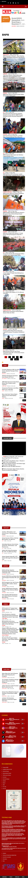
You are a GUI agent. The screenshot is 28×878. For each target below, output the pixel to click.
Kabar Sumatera (7, 310)
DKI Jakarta (4, 378)
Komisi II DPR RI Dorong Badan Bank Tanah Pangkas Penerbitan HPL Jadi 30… (10, 577)
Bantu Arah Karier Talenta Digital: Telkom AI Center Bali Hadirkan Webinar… (10, 395)
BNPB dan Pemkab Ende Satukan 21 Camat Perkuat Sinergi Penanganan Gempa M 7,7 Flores (13, 234)
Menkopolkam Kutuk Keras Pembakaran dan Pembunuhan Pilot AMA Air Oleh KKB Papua (10, 623)
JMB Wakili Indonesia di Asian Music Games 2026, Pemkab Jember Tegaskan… (10, 383)
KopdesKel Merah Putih (7, 769)
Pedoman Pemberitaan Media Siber (9, 855)
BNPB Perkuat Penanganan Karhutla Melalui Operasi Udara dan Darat (13, 312)
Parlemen (4, 574)
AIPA (4, 784)
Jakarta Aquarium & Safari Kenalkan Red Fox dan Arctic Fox (10, 686)
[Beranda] (14, 11)
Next (24, 400)
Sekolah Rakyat (6, 771)
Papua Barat (6, 54)
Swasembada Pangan (7, 773)
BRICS (4, 782)
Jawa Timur (14, 26)
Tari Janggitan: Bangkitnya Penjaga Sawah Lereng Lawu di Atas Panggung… (10, 681)
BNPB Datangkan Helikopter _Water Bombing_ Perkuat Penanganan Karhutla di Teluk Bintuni (14, 56)
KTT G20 (4, 786)
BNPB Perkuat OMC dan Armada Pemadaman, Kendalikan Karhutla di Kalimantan (13, 194)
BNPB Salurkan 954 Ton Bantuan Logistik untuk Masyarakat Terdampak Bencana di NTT (13, 174)
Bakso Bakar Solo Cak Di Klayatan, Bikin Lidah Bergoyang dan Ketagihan (10, 675)
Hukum (3, 625)
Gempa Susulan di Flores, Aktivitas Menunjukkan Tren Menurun (10, 538)
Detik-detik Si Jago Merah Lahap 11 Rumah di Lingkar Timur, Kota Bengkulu (13, 461)
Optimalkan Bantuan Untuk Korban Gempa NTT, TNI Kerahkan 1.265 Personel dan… (10, 545)
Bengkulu (4, 373)
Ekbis (3, 390)
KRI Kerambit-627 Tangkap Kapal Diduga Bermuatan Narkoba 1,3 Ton (10, 608)
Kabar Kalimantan (7, 192)
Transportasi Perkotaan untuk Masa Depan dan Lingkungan (10, 388)
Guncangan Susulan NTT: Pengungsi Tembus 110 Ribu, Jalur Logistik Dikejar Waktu (13, 254)
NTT (4, 112)
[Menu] (2, 6)
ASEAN (4, 781)
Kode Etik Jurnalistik (7, 857)
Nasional (5, 93)
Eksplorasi (4, 677)
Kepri (3, 611)
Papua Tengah (5, 635)
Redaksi (4, 853)
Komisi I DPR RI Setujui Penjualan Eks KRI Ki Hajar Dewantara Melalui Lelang (10, 590)
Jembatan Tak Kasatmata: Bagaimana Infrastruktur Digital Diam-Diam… (9, 699)
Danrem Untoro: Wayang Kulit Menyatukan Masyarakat (17, 21)
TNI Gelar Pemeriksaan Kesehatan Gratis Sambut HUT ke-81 (10, 376)
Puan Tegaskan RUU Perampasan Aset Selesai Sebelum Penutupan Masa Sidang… (9, 596)
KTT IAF (4, 788)
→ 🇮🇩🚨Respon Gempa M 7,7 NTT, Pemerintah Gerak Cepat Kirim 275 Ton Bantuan (12, 457)
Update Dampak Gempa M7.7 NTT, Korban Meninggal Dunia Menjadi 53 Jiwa (10, 558)
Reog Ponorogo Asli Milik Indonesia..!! (12, 466)
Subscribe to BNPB (2, 362)
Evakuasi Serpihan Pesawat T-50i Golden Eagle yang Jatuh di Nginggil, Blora (13, 464)
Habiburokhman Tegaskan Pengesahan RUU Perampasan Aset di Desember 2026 (10, 571)
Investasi (4, 777)
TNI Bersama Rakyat (7, 775)
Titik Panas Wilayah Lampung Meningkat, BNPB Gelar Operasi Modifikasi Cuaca (12, 75)
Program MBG (5, 767)
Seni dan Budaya (6, 779)
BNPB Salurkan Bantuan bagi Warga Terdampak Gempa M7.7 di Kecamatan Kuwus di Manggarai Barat (13, 353)
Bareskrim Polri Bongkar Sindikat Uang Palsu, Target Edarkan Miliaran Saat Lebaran (10, 639)
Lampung (5, 73)
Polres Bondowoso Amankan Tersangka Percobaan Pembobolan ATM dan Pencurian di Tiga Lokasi (10, 616)
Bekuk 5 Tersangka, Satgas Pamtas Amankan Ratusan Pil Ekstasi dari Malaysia (13, 469)
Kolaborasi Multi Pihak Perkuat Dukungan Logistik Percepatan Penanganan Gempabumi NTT (13, 332)
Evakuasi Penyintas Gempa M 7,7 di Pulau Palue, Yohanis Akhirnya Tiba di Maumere (12, 136)
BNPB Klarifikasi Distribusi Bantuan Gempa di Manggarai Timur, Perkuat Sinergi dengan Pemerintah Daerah (13, 214)
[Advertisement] (14, 521)
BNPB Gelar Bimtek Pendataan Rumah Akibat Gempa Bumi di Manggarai (13, 95)
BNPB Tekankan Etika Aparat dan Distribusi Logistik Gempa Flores (13, 155)
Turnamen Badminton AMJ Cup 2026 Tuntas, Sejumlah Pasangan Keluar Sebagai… (10, 371)
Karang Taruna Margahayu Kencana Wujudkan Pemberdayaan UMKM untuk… (10, 693)
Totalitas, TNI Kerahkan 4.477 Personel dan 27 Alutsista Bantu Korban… (9, 533)
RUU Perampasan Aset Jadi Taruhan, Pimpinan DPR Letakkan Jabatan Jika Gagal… (10, 584)
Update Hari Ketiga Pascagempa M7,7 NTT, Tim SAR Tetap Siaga (9, 551)
